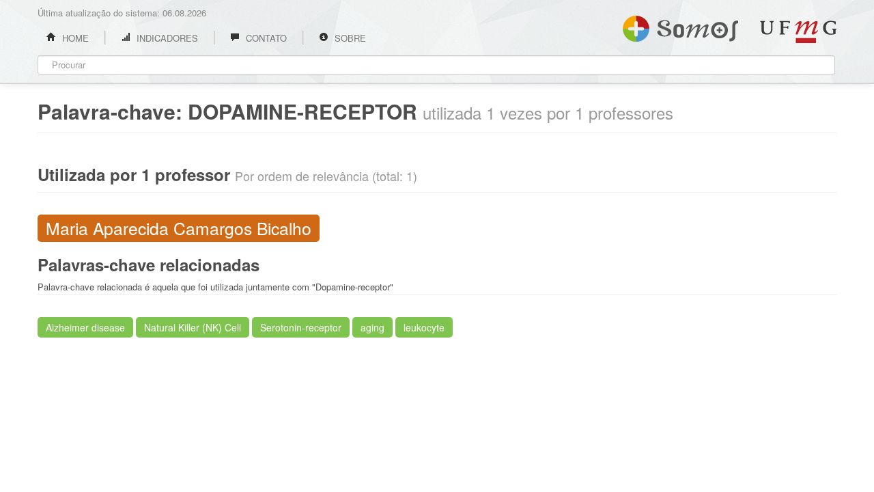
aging (372, 327)
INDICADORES (166, 37)
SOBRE (349, 37)
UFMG (798, 31)
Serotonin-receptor (300, 327)
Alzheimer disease (85, 327)
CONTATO (265, 37)
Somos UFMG (680, 26)
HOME (74, 37)
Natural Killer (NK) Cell (192, 327)
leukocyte (424, 327)
